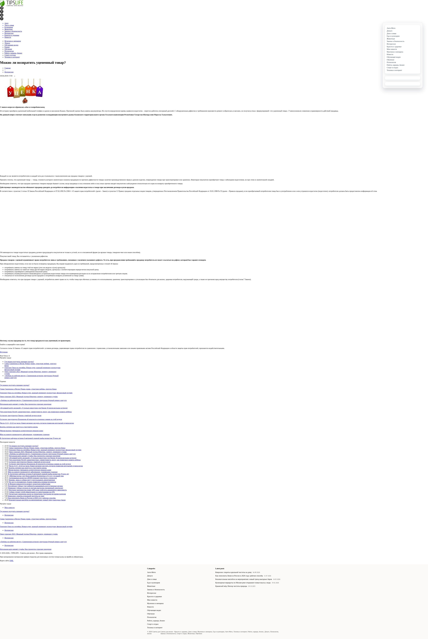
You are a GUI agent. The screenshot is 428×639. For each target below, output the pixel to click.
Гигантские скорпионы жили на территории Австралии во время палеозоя (37, 494)
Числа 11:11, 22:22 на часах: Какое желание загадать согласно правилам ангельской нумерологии (37, 423)
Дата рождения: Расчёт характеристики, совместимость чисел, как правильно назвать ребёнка (36, 412)
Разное (7, 47)
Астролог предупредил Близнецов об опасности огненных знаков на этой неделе (31, 419)
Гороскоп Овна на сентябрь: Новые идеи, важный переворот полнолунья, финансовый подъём (36, 393)
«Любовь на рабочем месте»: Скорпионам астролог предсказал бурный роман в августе (33, 400)
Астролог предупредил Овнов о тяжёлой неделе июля (20, 415)
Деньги (7, 43)
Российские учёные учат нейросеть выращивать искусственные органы (35, 486)
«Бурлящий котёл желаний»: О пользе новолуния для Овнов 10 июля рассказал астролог (34, 408)
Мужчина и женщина (12, 41)
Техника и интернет (12, 57)
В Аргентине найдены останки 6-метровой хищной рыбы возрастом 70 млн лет (30, 438)
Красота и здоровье (154, 596)
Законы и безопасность (156, 590)
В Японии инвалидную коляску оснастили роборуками (29, 484)
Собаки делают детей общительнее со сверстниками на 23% (32, 492)
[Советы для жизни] (11, 6)
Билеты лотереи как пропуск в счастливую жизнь (19, 427)
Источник (4, 352)
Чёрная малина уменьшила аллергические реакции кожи (21, 431)
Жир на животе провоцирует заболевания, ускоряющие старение (24, 434)
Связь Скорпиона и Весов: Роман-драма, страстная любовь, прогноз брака (28, 389)
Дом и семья (151, 579)
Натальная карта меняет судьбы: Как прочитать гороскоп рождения (25, 404)
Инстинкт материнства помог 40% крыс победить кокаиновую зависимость (38, 490)
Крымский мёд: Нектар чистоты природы (231, 586)
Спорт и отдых (10, 55)
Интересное (8, 72)
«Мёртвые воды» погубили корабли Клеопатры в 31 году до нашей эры (36, 476)
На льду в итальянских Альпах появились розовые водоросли (32, 482)
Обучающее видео (11, 45)
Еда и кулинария (153, 583)
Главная (7, 68)
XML (11, 561)
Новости (150, 607)
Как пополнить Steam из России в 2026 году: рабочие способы (32, 498)
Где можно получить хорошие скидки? (19, 362)
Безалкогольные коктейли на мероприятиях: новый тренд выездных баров (37, 500)
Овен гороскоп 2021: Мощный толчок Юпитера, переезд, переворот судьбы (29, 397)
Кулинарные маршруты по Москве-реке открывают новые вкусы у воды (243, 583)
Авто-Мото (151, 572)
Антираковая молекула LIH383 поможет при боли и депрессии (33, 478)
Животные (151, 586)
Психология (9, 51)
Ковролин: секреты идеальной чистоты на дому (26, 496)
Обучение (8, 49)
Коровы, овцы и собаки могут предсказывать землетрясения (32, 480)
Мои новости (9, 508)
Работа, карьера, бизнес (13, 53)
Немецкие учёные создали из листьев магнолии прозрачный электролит (35, 488)
